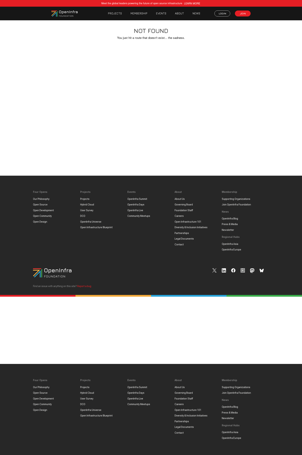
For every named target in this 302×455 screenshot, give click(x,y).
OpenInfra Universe (90, 221)
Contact (179, 244)
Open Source (40, 204)
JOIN (243, 13)
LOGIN (222, 13)
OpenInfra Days (135, 204)
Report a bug (84, 286)
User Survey (86, 210)
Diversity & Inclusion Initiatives (191, 227)
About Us (180, 199)
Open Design (40, 221)
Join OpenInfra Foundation (236, 204)
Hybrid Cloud (87, 204)
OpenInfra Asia (230, 244)
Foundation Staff (184, 210)
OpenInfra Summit (137, 199)
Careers (179, 216)
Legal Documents (184, 238)
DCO (82, 216)
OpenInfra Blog (230, 218)
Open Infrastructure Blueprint (96, 227)
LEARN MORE (192, 3)
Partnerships (182, 233)
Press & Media (230, 224)
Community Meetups (138, 216)
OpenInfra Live (135, 210)
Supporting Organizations (236, 199)
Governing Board (184, 204)
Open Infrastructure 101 (188, 221)
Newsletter (228, 230)
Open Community (42, 216)
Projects (84, 199)
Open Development (43, 210)
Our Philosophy (41, 199)
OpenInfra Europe (231, 249)
